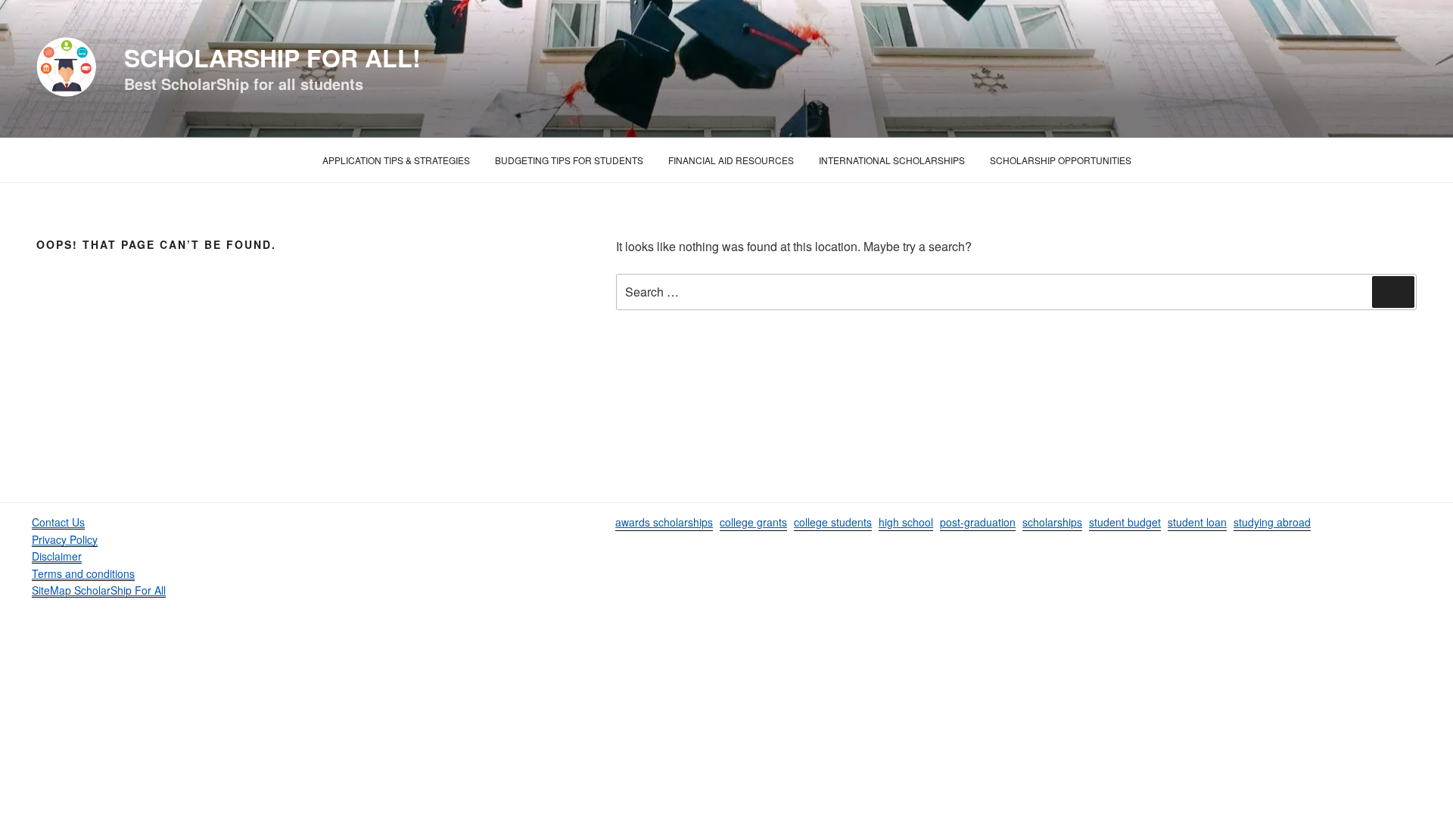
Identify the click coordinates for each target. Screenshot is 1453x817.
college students (833, 522)
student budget (1125, 522)
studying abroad (1272, 522)
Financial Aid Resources (731, 160)
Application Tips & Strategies (396, 160)
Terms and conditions (83, 573)
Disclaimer (57, 556)
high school (906, 522)
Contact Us (58, 522)
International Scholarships (892, 160)
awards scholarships (664, 522)
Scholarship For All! (272, 57)
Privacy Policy (65, 539)
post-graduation (978, 522)
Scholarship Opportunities (1060, 160)
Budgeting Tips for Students (569, 160)
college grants (753, 522)
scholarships (1052, 522)
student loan (1197, 522)
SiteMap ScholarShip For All (99, 590)
